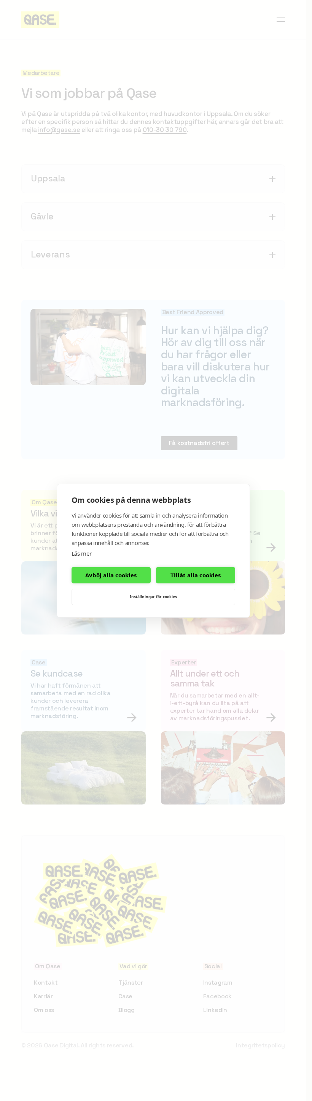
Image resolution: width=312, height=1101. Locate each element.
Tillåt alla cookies (195, 575)
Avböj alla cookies (111, 575)
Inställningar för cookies (153, 596)
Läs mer (82, 553)
